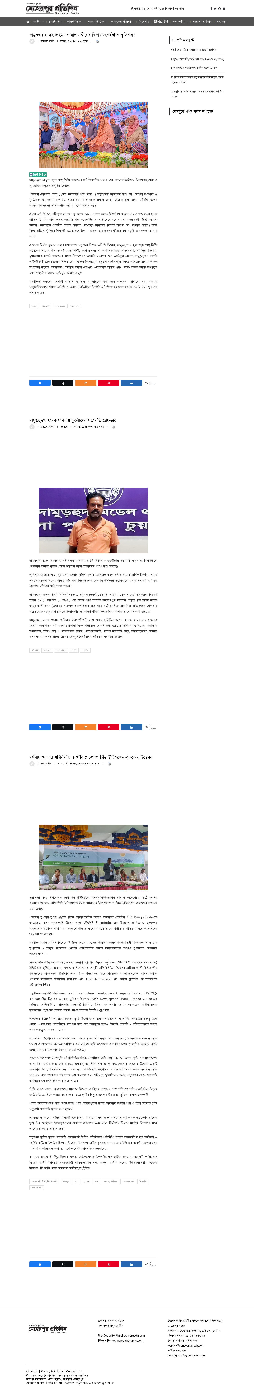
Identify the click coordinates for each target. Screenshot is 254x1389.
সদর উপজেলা (37, 1188)
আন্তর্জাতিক (74, 22)
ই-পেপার (144, 22)
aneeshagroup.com (192, 1345)
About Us (32, 1371)
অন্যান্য (221, 22)
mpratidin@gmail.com (130, 1340)
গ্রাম (76, 1181)
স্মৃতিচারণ (74, 306)
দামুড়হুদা (45, 306)
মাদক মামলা (61, 650)
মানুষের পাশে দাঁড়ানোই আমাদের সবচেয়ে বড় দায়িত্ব (197, 59)
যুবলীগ (73, 650)
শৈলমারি (143, 1181)
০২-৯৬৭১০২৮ (197, 1355)
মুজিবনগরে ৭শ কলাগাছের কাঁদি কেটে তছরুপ (194, 68)
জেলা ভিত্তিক (96, 22)
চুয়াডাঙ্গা (86, 1181)
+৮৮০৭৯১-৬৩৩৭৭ (189, 1330)
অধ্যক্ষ (34, 306)
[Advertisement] (93, 72)
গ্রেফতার (35, 650)
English (161, 22)
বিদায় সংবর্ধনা (60, 306)
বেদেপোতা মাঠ (128, 1181)
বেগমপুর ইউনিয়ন (110, 1181)
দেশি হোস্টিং (55, 1379)
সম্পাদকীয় (178, 22)
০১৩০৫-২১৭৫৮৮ (211, 1330)
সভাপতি (85, 650)
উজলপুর (66, 1181)
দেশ (96, 1181)
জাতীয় (37, 22)
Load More (93, 1293)
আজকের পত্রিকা (121, 22)
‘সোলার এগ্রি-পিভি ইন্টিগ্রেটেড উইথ (44, 1181)
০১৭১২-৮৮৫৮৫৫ (195, 1335)
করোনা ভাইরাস (202, 22)
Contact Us (73, 1371)
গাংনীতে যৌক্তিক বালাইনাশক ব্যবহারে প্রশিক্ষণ (194, 50)
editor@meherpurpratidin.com (127, 1335)
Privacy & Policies (52, 1371)
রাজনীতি (54, 22)
